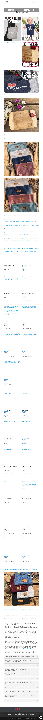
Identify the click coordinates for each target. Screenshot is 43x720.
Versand (7, 270)
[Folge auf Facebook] (15, 709)
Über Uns (35, 713)
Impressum (20, 713)
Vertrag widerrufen (21, 715)
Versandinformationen (28, 713)
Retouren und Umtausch (12, 714)
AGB (6, 713)
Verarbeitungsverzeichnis (22, 714)
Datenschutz (10, 713)
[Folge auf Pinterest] (20, 709)
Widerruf (15, 713)
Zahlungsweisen (31, 714)
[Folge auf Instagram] (17, 709)
